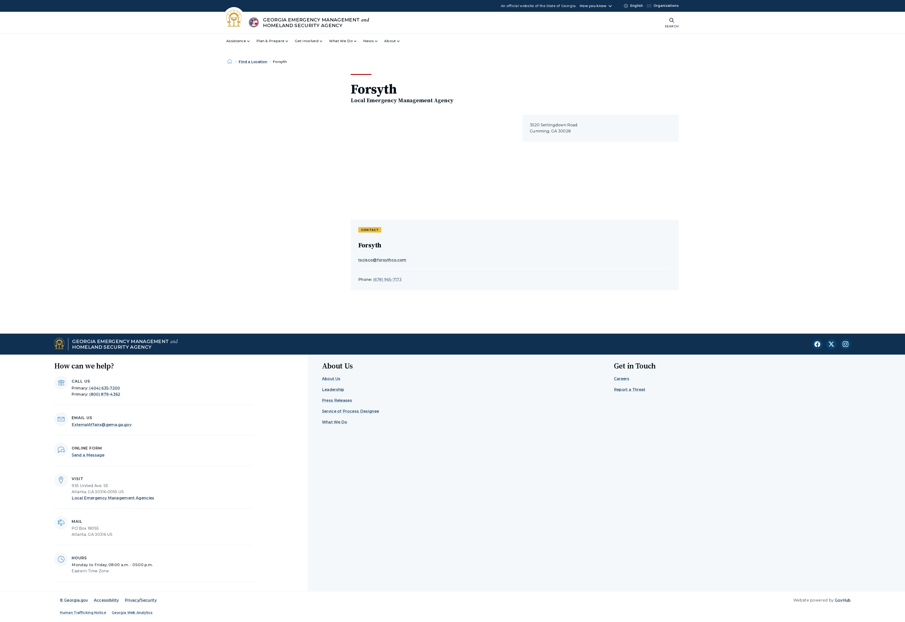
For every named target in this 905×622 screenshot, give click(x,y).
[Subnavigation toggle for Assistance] (251, 41)
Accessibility (106, 600)
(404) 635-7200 (104, 388)
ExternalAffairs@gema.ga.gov (102, 424)
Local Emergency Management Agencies (113, 498)
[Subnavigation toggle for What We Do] (358, 41)
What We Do (334, 422)
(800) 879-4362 (104, 394)
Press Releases (337, 400)
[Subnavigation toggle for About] (401, 41)
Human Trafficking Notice (83, 612)
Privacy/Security (141, 600)
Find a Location (253, 61)
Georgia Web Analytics (132, 612)
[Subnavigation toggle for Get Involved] (324, 41)
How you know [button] (593, 6)
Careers (621, 378)
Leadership (333, 389)
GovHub (843, 600)
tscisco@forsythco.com (382, 260)
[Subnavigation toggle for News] (379, 41)
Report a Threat (630, 389)
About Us (331, 378)
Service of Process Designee (350, 411)
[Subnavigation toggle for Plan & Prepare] (289, 41)
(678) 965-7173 (387, 279)
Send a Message (88, 455)
